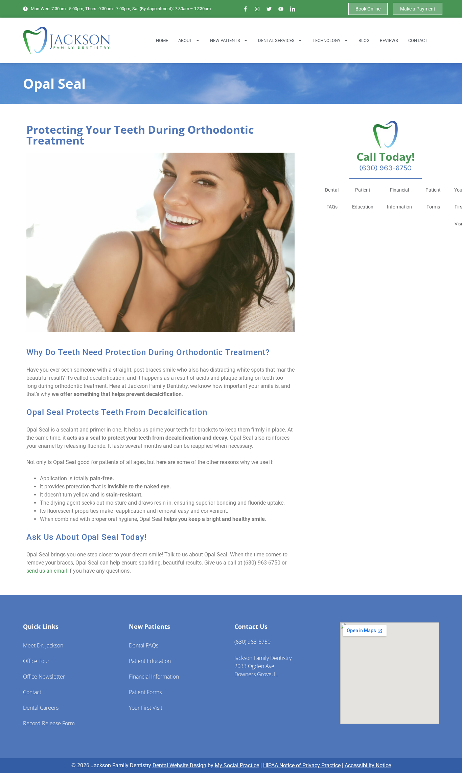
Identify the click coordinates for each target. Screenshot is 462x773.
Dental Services (276, 40)
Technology (327, 40)
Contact (418, 40)
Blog (364, 40)
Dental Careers (41, 707)
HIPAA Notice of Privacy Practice (302, 765)
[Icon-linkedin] (293, 9)
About (185, 40)
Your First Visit (145, 707)
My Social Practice (237, 765)
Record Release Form (49, 723)
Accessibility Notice (368, 765)
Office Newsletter (44, 676)
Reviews (389, 40)
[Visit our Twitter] (269, 9)
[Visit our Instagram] (257, 9)
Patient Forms (433, 198)
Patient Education (362, 198)
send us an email (46, 571)
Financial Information (399, 198)
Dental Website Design (179, 765)
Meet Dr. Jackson (43, 645)
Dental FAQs (332, 198)
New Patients (225, 40)
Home (162, 40)
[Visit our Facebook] (245, 9)
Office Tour (36, 661)
